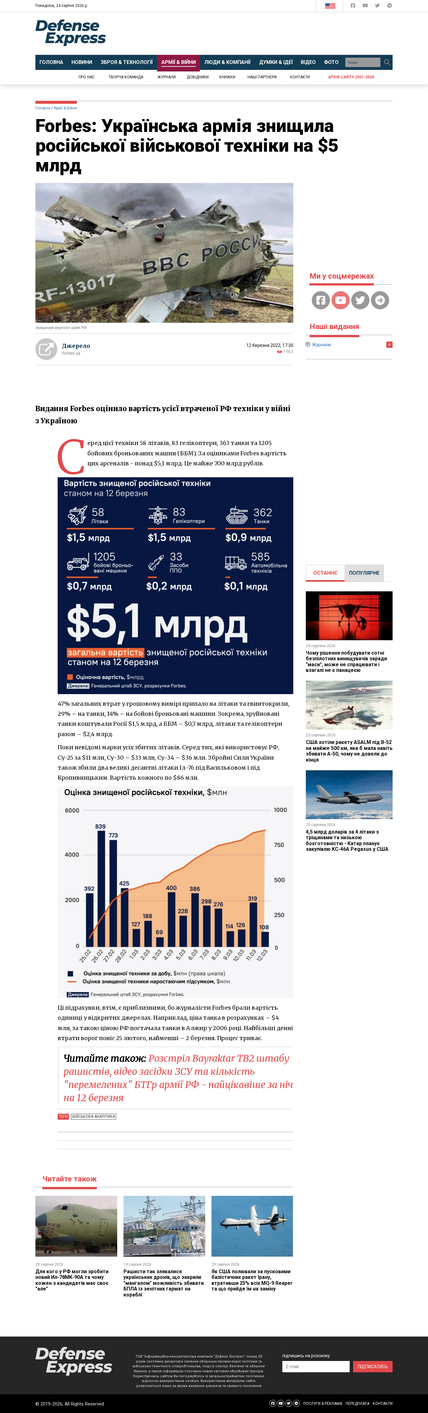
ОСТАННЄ (325, 573)
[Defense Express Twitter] (378, 7)
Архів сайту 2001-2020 (351, 77)
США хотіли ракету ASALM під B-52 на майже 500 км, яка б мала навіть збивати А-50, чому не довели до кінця (349, 750)
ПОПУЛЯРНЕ (364, 573)
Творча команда (126, 77)
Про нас (87, 77)
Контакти (300, 77)
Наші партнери (262, 77)
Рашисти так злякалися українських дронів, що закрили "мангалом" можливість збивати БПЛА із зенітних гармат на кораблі (163, 1283)
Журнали (167, 77)
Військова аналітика (93, 1116)
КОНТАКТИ (383, 1403)
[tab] (325, 573)
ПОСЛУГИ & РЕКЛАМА (322, 1403)
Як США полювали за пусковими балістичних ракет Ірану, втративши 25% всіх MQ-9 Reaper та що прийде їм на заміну (252, 1280)
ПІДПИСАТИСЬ (373, 1366)
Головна (42, 108)
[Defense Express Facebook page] (353, 7)
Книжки (227, 77)
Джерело (76, 345)
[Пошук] (387, 62)
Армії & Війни (65, 108)
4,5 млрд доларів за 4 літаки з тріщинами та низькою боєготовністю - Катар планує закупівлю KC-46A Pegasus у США (347, 840)
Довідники (198, 77)
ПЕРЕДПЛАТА (357, 1403)
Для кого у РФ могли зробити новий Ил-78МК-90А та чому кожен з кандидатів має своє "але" (71, 1280)
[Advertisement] (266, 33)
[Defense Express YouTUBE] (365, 7)
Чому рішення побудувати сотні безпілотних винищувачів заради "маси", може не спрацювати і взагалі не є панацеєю (346, 661)
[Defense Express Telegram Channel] (390, 7)
